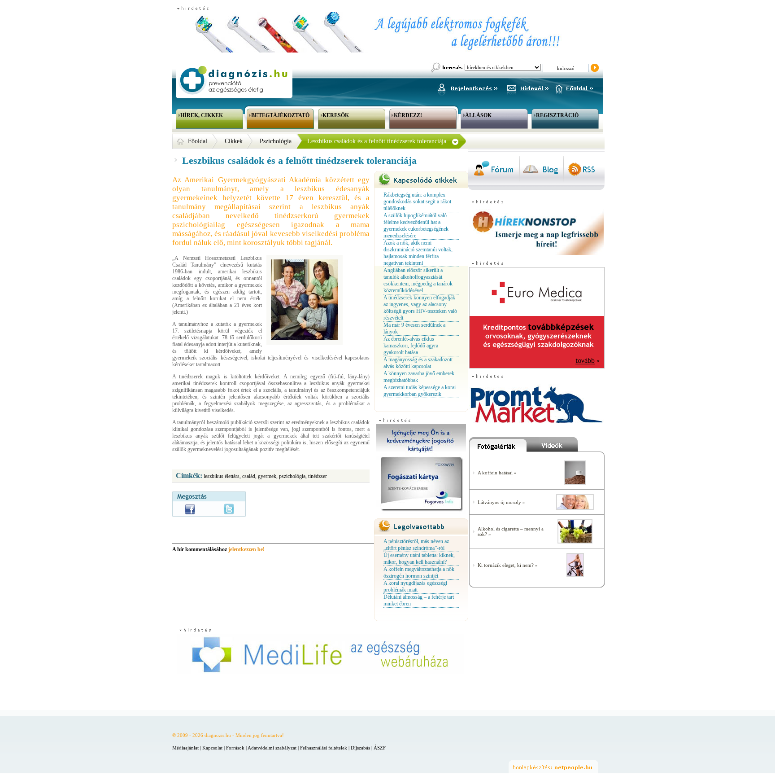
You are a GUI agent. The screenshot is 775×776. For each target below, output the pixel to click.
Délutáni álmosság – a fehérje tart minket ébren (418, 600)
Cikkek (234, 141)
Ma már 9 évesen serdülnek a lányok (414, 328)
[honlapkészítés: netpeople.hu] (553, 766)
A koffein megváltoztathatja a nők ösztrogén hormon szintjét (418, 572)
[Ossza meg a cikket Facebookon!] (190, 509)
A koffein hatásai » (497, 472)
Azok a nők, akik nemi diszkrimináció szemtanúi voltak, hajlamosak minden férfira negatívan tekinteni (418, 253)
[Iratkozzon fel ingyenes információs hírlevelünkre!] (528, 87)
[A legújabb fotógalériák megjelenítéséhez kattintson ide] (498, 446)
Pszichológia (276, 141)
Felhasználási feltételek (323, 747)
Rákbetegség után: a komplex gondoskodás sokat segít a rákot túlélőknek (417, 201)
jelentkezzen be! (246, 549)
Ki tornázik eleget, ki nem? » (508, 565)
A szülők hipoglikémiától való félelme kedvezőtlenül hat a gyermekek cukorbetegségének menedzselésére (415, 225)
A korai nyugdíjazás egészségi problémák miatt (415, 586)
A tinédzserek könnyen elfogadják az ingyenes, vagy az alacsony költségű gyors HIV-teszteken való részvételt (420, 307)
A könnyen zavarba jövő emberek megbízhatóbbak (418, 376)
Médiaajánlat (185, 747)
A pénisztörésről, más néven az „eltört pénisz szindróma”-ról (416, 544)
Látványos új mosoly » (501, 502)
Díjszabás (360, 747)
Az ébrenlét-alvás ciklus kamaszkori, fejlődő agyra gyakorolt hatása (410, 345)
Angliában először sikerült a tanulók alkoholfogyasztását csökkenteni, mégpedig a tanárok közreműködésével (418, 280)
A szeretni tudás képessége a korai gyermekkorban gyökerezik (419, 390)
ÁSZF (380, 747)
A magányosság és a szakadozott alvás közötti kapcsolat (418, 362)
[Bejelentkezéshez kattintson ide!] (467, 87)
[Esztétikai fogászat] (575, 508)
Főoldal (197, 141)
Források (235, 747)
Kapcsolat (212, 747)
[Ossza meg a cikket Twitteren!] (229, 509)
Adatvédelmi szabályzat (272, 747)
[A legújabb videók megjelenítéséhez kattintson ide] (566, 446)
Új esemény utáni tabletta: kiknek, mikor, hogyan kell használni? (419, 558)
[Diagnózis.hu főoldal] (233, 80)
